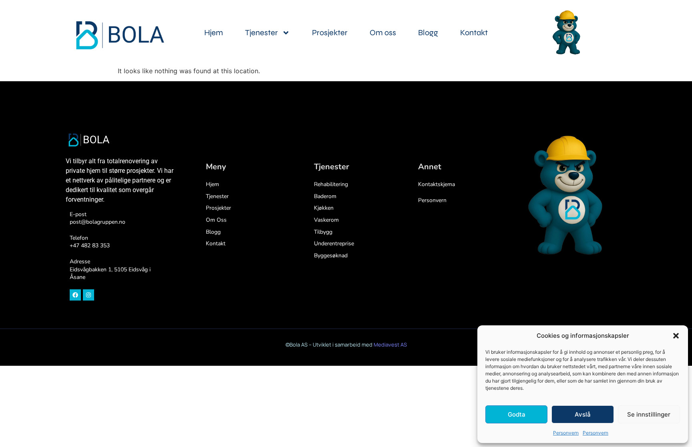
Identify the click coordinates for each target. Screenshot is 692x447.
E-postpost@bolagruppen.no (97, 218)
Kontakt (474, 33)
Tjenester (261, 33)
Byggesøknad (331, 255)
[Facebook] (75, 295)
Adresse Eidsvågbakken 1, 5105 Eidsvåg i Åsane (110, 269)
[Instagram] (88, 295)
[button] (676, 336)
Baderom (325, 196)
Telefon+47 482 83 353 (90, 242)
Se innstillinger (648, 414)
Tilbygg (323, 232)
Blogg (428, 33)
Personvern (566, 433)
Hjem (213, 33)
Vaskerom (326, 220)
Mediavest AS (390, 344)
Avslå (583, 414)
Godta (516, 414)
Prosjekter (330, 33)
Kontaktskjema (436, 184)
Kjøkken (324, 208)
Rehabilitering (331, 184)
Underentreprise (334, 243)
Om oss (383, 33)
